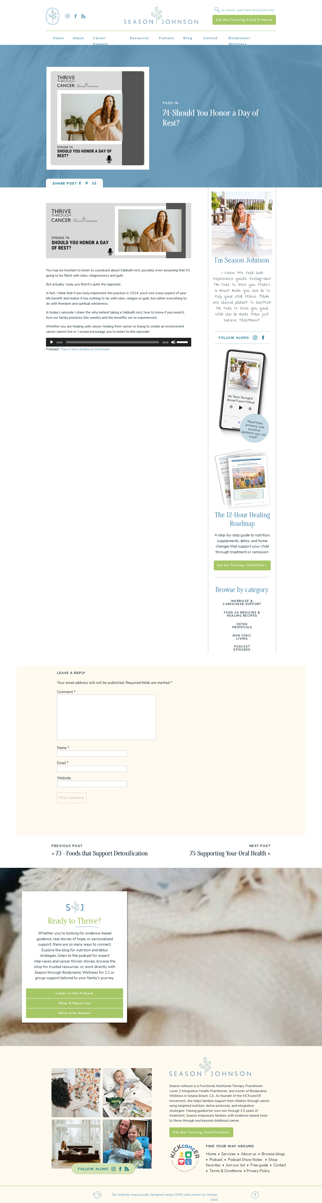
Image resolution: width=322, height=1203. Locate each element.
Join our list (235, 1165)
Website (64, 778)
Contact (279, 1165)
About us (248, 1154)
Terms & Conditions (226, 1170)
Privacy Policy (258, 1170)
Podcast (216, 1159)
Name (63, 747)
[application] (118, 342)
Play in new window (75, 349)
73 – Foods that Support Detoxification (102, 853)
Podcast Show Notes (245, 1159)
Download (101, 349)
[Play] (52, 342)
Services (228, 1154)
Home (211, 1154)
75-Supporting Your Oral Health (228, 853)
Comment (66, 691)
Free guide (259, 1165)
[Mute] (173, 342)
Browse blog (272, 1154)
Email (63, 762)
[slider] (183, 342)
